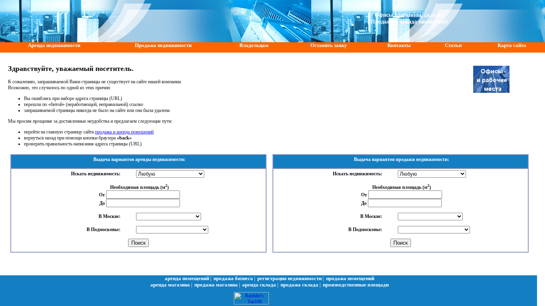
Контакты (399, 45)
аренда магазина (170, 285)
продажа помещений (350, 278)
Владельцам (254, 45)
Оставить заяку (328, 45)
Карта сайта (512, 45)
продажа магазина (216, 285)
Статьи (453, 45)
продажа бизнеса (233, 278)
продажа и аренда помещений (124, 132)
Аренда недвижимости (54, 45)
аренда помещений (187, 278)
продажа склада (299, 285)
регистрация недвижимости (289, 278)
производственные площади (356, 285)
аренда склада (259, 285)
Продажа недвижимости (163, 45)
